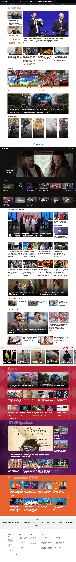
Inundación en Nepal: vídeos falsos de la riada (29, 64)
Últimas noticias (69, 522)
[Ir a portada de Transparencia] (54, 534)
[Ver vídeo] (9, 356)
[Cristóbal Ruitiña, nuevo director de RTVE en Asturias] (59, 504)
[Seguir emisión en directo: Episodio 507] (44, 202)
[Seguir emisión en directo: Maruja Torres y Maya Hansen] (20, 202)
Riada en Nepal (62, 522)
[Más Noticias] (38, 144)
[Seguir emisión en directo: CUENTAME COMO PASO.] (67, 187)
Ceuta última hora (18, 522)
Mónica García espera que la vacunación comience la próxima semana (14, 43)
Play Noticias (38, 525)
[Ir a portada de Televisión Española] (23, 534)
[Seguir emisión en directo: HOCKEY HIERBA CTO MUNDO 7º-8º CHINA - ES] (56, 187)
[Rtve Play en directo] (5, 2)
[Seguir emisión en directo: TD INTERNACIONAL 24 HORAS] (44, 187)
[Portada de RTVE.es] (22, 2)
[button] (1, 164)
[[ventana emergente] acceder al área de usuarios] (72, 1)
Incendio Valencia (35, 522)
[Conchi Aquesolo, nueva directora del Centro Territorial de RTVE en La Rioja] (31, 488)
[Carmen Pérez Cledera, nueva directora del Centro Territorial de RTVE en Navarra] (45, 488)
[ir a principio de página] (75, 561)
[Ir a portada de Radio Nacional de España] (34, 534)
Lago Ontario (54, 522)
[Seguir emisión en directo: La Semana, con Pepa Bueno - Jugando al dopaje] (20, 187)
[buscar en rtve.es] (74, 1)
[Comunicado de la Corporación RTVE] (45, 504)
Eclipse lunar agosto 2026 (45, 522)
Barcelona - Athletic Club (8, 522)
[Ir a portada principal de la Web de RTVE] (12, 534)
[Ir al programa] (38, 164)
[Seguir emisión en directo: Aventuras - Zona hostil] (56, 202)
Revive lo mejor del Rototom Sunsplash (12, 418)
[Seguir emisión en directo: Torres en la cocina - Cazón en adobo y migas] (32, 202)
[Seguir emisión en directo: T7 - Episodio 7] (67, 202)
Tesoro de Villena (26, 522)
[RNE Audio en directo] (6, 2)
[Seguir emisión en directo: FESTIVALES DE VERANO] (32, 187)
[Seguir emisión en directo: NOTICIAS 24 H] (8, 187)
